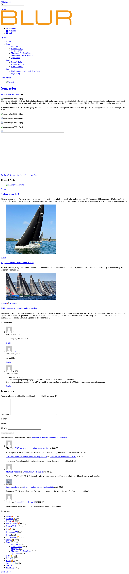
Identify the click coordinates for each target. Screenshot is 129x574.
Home (8, 42)
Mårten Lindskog (13, 472)
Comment (5, 414)
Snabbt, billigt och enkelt (33, 472)
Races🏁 (9, 542)
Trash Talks (10, 565)
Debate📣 (5, 303)
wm (16, 351)
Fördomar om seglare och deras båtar (25, 71)
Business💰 (11, 519)
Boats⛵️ (9, 516)
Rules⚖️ (13, 303)
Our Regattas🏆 (12, 537)
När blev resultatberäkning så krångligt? (38, 487)
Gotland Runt (16, 51)
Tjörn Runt (15, 58)
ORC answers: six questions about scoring (19, 308)
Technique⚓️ (11, 563)
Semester (9, 88)
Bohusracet (15, 46)
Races (8, 44)
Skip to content (7, 2)
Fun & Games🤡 (13, 523)
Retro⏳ (9, 556)
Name (4, 419)
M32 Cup (15, 549)
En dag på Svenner (8, 175)
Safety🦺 (10, 561)
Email (4, 423)
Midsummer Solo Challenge (22, 55)
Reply (8, 343)
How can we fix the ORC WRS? (63, 457)
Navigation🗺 (12, 532)
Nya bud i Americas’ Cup (26, 175)
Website (4, 428)
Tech (8, 60)
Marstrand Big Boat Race (21, 53)
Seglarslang (15, 73)
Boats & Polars (17, 62)
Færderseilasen (17, 48)
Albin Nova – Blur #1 (20, 64)
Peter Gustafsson (7, 94)
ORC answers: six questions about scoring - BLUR (26, 457)
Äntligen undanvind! (10, 194)
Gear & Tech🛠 (12, 526)
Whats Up (10, 567)
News (17, 94)
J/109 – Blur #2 (17, 67)
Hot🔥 (9, 529)
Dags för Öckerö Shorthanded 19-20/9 (17, 263)
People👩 (10, 540)
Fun (7, 69)
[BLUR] (36, 24)
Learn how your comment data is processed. (49, 437)
